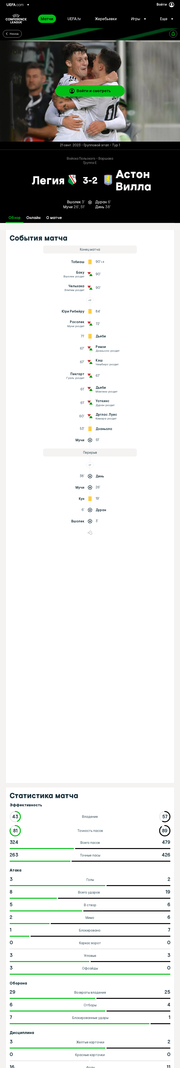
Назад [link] (14, 33)
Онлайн (33, 218)
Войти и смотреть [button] (94, 91)
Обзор (14, 218)
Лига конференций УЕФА (16, 18)
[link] (47, 18)
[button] (138, 18)
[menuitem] (48, 18)
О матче (54, 218)
